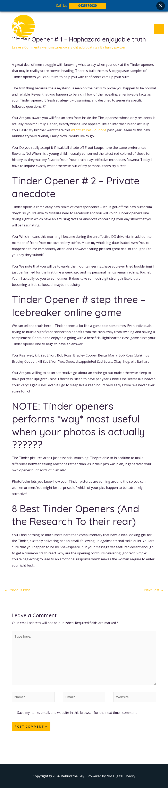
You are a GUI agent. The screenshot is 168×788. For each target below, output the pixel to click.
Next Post (153, 590)
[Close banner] (160, 5)
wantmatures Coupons (88, 130)
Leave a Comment (25, 47)
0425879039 (87, 6)
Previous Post (17, 590)
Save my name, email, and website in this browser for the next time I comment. (77, 712)
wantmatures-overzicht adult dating (69, 47)
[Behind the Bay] (19, 29)
